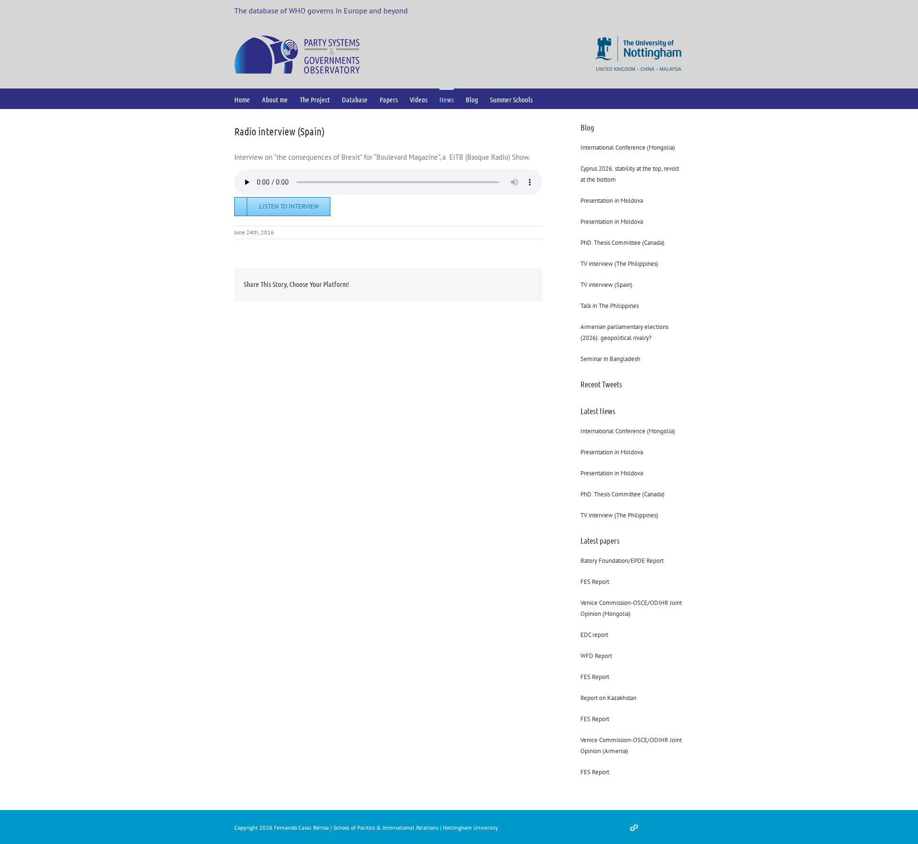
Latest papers (600, 540)
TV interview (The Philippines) (619, 264)
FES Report (594, 582)
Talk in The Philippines (609, 306)
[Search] (548, 98)
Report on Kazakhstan (608, 698)
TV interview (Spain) (606, 285)
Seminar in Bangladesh (610, 359)
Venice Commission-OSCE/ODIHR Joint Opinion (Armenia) (631, 745)
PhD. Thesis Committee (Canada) (622, 243)
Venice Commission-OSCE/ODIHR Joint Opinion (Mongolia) (631, 608)
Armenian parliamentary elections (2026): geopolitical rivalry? (624, 332)
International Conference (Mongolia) (627, 147)
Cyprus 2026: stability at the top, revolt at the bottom (629, 174)
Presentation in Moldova (611, 201)
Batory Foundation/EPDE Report (622, 561)
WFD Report (596, 656)
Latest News (597, 411)
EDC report (594, 635)
